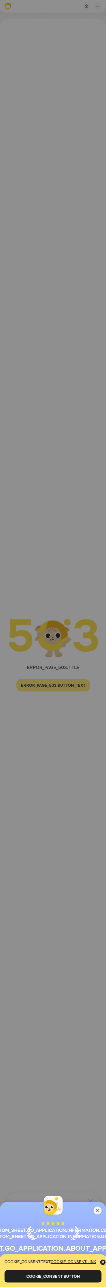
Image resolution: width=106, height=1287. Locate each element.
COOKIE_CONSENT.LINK (73, 1261)
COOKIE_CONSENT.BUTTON (53, 1276)
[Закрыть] (97, 1210)
